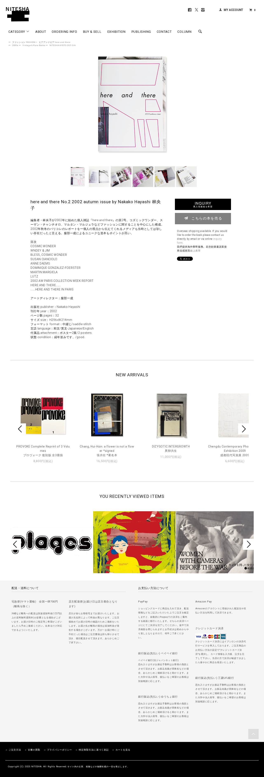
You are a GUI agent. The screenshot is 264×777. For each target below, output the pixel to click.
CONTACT (164, 32)
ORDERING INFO (64, 32)
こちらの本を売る (206, 218)
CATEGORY (17, 32)
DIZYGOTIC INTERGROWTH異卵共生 (171, 448)
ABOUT (40, 32)
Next (243, 429)
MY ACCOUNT (233, 10)
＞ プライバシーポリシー (58, 750)
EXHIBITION (116, 32)
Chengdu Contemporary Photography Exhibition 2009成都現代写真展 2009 (235, 451)
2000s (15, 45)
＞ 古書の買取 (32, 750)
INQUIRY (202, 204)
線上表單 (195, 250)
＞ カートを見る (121, 750)
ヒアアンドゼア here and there (54, 42)
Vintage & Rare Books (33, 45)
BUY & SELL (92, 32)
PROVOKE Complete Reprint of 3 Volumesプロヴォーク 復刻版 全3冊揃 (43, 451)
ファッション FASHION (23, 42)
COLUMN (184, 32)
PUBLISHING (141, 32)
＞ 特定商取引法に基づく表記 (92, 750)
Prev (20, 429)
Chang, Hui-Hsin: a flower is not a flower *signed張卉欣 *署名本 (107, 451)
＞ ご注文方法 (13, 750)
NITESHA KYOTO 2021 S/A (62, 45)
